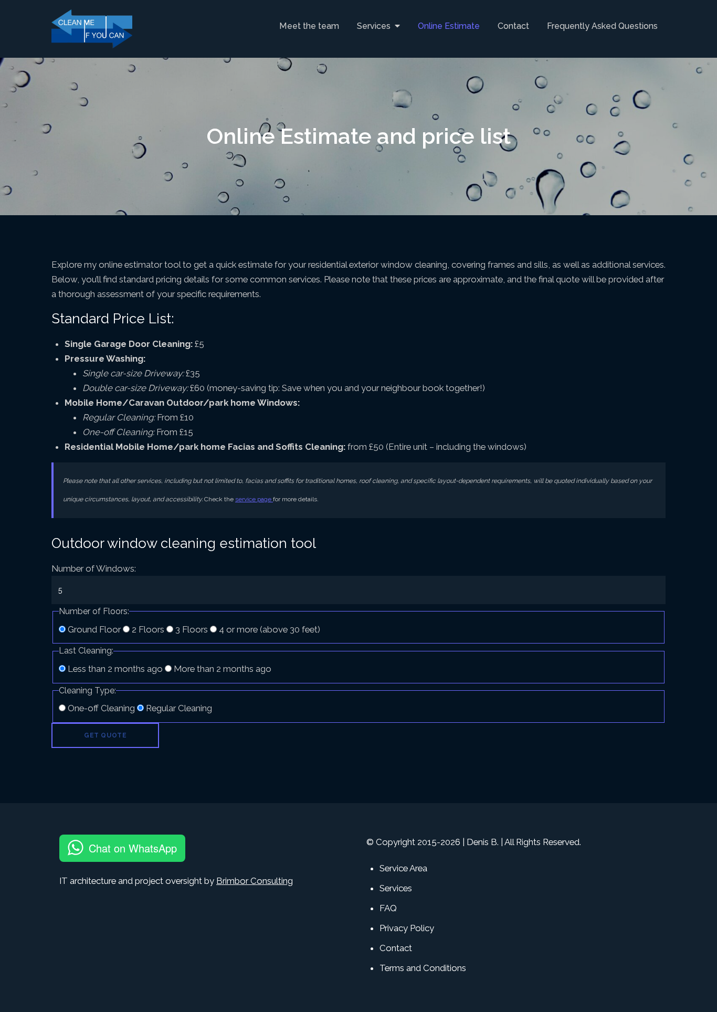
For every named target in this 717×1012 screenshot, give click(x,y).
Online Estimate (449, 26)
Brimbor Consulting (254, 881)
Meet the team (309, 26)
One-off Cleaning (101, 708)
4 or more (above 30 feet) (268, 629)
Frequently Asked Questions (602, 26)
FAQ (388, 908)
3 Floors (191, 629)
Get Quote (105, 735)
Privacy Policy (406, 928)
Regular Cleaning (178, 708)
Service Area (403, 868)
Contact (513, 26)
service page (254, 499)
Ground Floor (94, 629)
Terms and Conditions (422, 968)
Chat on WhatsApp (133, 848)
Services (374, 26)
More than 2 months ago (221, 668)
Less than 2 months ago (115, 668)
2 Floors (148, 629)
